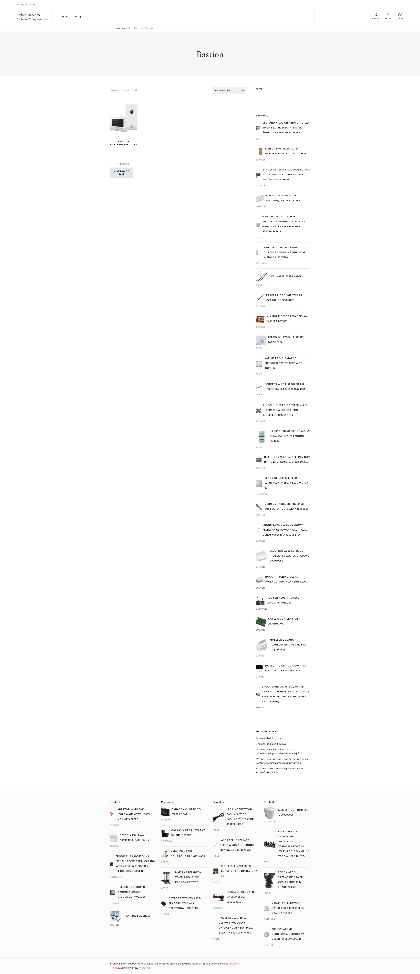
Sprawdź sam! (122, 173)
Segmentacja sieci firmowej (271, 744)
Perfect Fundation (28, 15)
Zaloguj (388, 18)
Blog (33, 4)
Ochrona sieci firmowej (269, 738)
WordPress (145, 967)
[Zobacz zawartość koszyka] (399, 15)
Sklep (20, 4)
